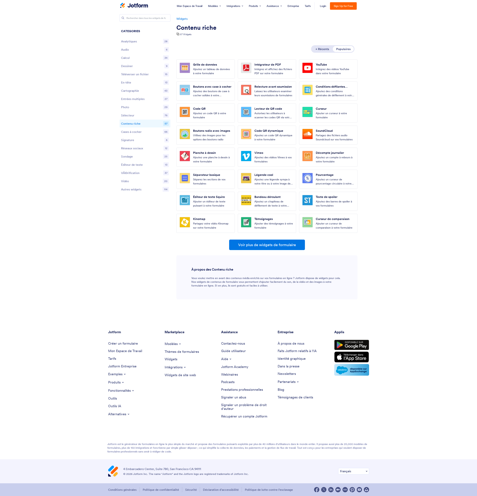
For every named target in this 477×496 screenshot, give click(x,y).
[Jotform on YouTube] (359, 489)
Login (323, 6)
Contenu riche (196, 27)
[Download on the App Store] (351, 357)
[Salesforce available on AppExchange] (351, 370)
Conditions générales (122, 490)
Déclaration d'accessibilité (221, 490)
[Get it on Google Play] (351, 345)
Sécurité (191, 490)
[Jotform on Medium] (338, 489)
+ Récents (322, 49)
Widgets (182, 19)
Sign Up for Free (343, 6)
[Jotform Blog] (345, 489)
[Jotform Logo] (134, 6)
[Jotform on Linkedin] (331, 489)
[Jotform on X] (323, 489)
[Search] (123, 18)
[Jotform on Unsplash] (366, 489)
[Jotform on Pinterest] (352, 489)
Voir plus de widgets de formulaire (267, 244)
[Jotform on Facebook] (316, 489)
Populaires (343, 49)
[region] (145, 111)
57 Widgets (185, 34)
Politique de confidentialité (161, 490)
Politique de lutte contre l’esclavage (269, 490)
